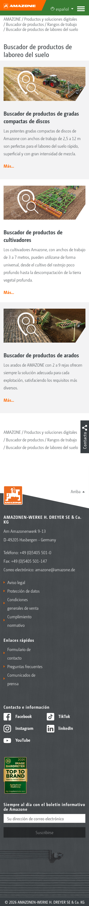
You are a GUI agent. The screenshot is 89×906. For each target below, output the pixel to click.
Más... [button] (9, 166)
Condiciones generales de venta (22, 603)
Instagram (23, 728)
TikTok (63, 716)
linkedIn (65, 728)
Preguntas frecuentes (24, 666)
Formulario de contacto (19, 653)
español (62, 9)
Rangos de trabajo (62, 24)
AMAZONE (12, 19)
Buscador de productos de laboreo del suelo (42, 29)
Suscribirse (44, 832)
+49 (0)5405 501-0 (35, 552)
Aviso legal (16, 582)
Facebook (23, 716)
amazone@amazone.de (55, 569)
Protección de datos (23, 591)
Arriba (75, 491)
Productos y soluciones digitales (50, 19)
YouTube (22, 740)
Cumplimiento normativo (19, 620)
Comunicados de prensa (21, 679)
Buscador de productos (25, 24)
